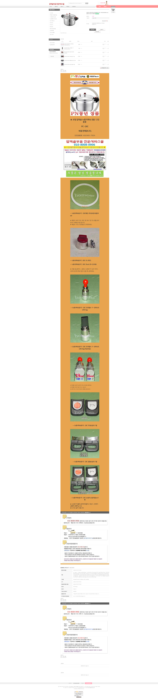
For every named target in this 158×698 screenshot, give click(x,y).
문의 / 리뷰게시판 (63, 71)
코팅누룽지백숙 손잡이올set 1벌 (69, 64)
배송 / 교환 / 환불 (63, 70)
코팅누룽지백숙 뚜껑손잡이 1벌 (69, 56)
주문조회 (67, 6)
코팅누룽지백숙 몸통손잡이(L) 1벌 (70, 60)
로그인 (51, 6)
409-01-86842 (76, 686)
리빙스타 (51, 24)
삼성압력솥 (52, 30)
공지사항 (52, 56)
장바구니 (62, 6)
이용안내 (82, 683)
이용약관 (70, 683)
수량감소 (103, 44)
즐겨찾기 (105, 6)
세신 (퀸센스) (52, 20)
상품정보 (61, 69)
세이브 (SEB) (52, 32)
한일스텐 (51, 26)
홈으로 (100, 6)
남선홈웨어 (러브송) (53, 18)
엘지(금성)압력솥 (53, 28)
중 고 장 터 (52, 34)
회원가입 (56, 6)
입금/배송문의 (52, 44)
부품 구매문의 (52, 42)
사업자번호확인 (88, 683)
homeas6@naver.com (91, 687)
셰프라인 (51, 22)
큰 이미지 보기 (63, 32)
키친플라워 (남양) (53, 16)
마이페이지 (74, 6)
